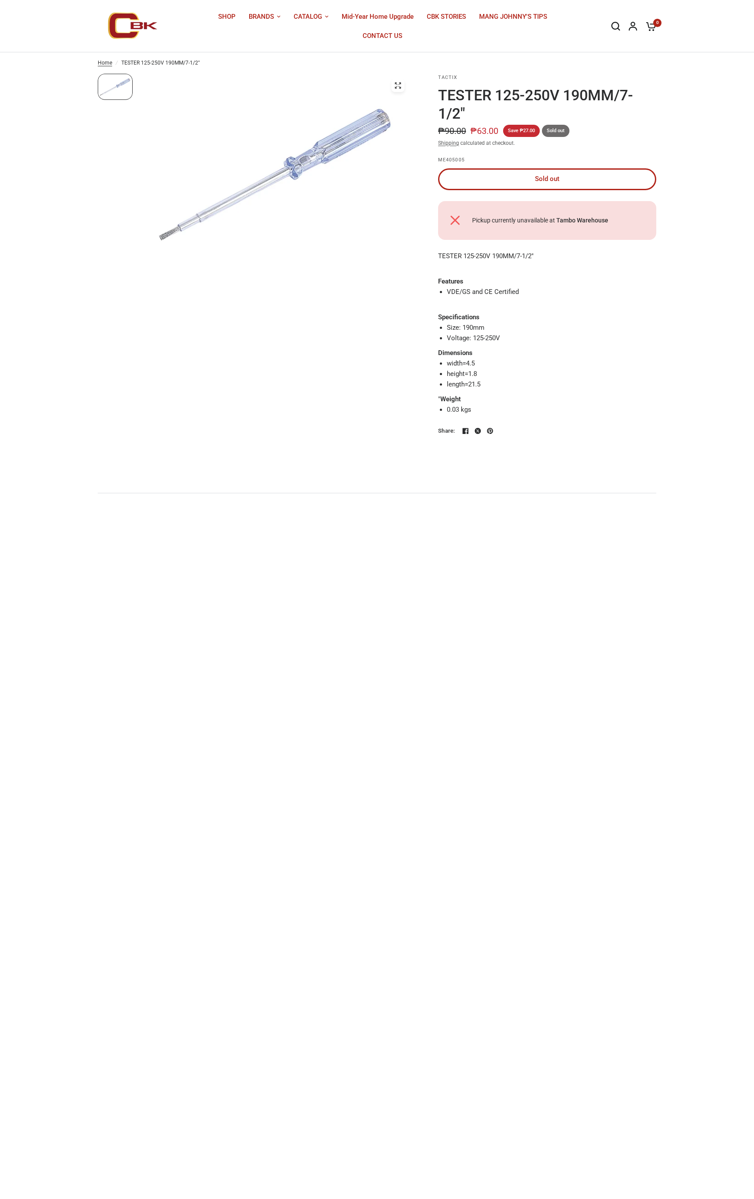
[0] (648, 26)
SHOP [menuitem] (227, 16)
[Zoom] (397, 85)
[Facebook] (465, 431)
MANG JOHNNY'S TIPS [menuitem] (513, 16)
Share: (446, 431)
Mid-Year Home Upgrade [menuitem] (378, 16)
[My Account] (632, 26)
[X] (478, 431)
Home (105, 63)
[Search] (615, 26)
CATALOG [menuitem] (308, 16)
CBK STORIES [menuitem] (446, 16)
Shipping (448, 143)
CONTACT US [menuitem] (382, 36)
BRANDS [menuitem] (261, 16)
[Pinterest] (490, 431)
